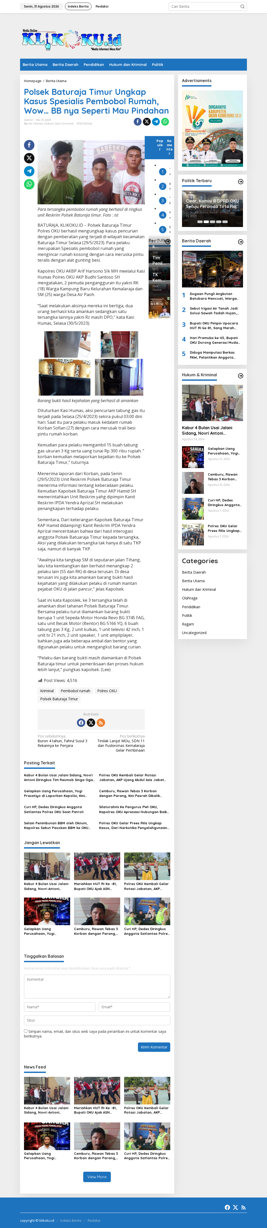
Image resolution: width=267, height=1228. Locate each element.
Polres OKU (107, 690)
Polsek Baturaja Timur (59, 698)
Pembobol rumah (75, 690)
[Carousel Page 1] (200, 221)
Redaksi (94, 1220)
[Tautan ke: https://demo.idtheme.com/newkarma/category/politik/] (241, 182)
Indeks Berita (70, 1220)
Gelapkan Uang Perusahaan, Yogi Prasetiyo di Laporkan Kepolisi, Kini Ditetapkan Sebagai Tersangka (54, 793)
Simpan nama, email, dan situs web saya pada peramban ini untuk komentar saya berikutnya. (95, 1034)
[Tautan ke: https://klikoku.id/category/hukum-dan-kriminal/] (241, 376)
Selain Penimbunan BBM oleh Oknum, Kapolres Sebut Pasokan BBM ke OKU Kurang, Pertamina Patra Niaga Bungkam (56, 825)
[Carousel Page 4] (218, 221)
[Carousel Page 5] (225, 221)
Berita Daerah (194, 572)
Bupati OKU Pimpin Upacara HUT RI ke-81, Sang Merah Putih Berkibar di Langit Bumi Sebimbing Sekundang (215, 325)
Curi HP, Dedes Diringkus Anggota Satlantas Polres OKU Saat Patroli (53, 809)
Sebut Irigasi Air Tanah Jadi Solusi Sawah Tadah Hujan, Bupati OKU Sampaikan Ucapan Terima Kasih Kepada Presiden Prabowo (215, 310)
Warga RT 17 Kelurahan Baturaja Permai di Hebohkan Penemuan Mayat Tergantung (169, 214)
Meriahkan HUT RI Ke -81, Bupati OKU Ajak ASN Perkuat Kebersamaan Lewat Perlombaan (95, 886)
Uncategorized (194, 632)
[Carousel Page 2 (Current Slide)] (206, 221)
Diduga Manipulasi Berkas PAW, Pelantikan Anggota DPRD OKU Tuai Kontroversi (213, 354)
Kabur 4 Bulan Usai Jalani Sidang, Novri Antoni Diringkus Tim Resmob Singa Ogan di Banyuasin (59, 777)
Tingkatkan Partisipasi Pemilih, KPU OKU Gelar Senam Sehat (169, 200)
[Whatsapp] (165, 122)
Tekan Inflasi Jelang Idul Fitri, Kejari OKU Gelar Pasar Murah (169, 171)
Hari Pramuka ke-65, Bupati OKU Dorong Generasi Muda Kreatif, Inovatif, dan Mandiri (215, 340)
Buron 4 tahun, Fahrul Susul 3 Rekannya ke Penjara (62, 741)
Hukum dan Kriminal (59, 123)
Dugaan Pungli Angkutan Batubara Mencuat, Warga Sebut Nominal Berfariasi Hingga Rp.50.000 (213, 296)
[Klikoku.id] (72, 37)
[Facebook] (81, 723)
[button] (242, 6)
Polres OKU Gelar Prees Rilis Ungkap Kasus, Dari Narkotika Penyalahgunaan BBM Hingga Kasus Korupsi (133, 825)
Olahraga (189, 597)
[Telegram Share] (156, 122)
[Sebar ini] (138, 122)
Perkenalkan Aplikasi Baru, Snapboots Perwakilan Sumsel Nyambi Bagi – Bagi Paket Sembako (169, 186)
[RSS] (101, 723)
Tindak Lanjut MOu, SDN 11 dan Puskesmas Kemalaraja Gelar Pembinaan (121, 743)
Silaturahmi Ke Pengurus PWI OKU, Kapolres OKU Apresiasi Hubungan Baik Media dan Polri (133, 809)
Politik (187, 615)
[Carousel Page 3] (212, 221)
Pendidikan (191, 606)
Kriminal (47, 690)
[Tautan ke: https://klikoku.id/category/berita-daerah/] (241, 242)
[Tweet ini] (147, 122)
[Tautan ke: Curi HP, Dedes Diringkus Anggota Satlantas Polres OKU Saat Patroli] (193, 508)
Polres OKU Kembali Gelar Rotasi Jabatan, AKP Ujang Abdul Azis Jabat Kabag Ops (131, 777)
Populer (159, 144)
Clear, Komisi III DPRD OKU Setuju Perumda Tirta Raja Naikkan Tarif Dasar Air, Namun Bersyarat (212, 203)
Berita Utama (33, 123)
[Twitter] (91, 723)
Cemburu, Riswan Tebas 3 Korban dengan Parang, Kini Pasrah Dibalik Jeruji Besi (129, 793)
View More (97, 1176)
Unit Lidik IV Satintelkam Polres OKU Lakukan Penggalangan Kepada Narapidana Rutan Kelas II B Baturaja (169, 229)
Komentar (169, 147)
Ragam (188, 624)
